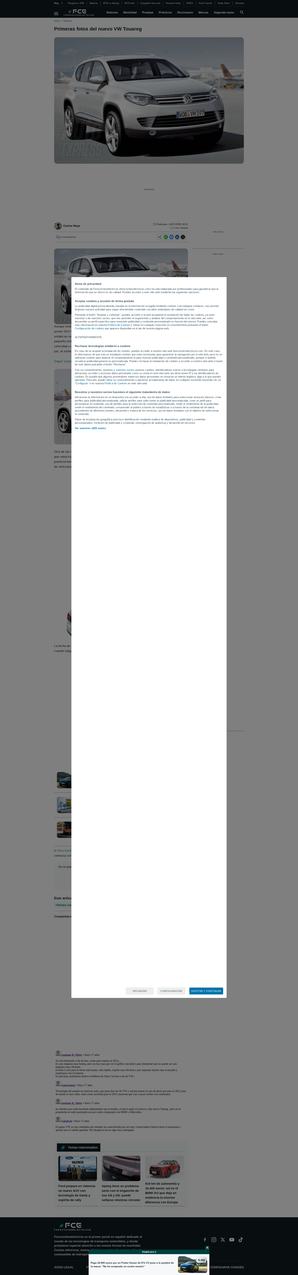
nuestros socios (125, 369)
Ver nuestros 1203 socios (90, 428)
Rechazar (140, 991)
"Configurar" (82, 383)
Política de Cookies (119, 324)
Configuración (171, 991)
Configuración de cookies (89, 328)
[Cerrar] (207, 1248)
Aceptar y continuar (206, 991)
